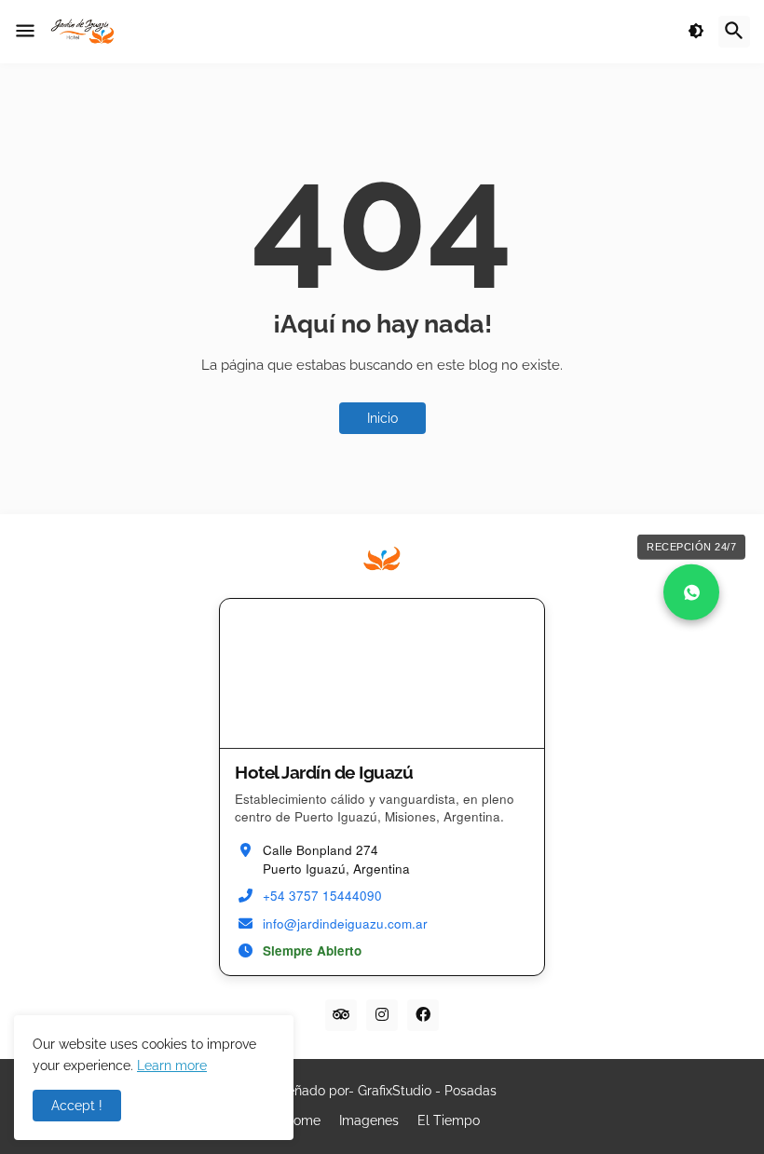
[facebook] (423, 1015)
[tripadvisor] (341, 1015)
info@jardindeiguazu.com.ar (345, 923)
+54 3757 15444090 (322, 895)
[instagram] (382, 1015)
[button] (25, 32)
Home (302, 1120)
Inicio (382, 418)
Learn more (172, 1065)
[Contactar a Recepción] (691, 592)
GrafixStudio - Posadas (427, 1090)
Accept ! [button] (76, 1105)
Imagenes (369, 1120)
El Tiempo (448, 1120)
